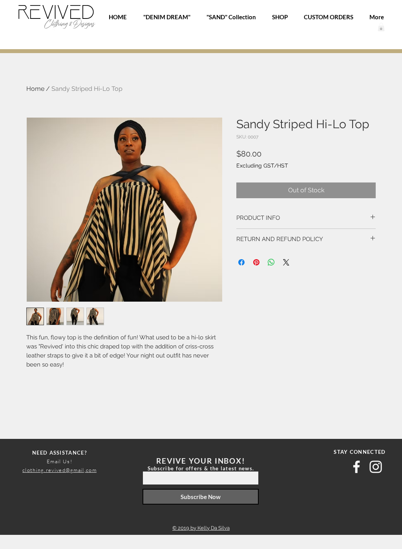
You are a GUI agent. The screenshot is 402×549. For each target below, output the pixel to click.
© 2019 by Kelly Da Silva (201, 528)
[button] (381, 27)
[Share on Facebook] (241, 262)
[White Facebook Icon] (356, 467)
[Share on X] (286, 262)
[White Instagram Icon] (375, 467)
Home (35, 88)
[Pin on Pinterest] (256, 262)
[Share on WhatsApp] (271, 262)
